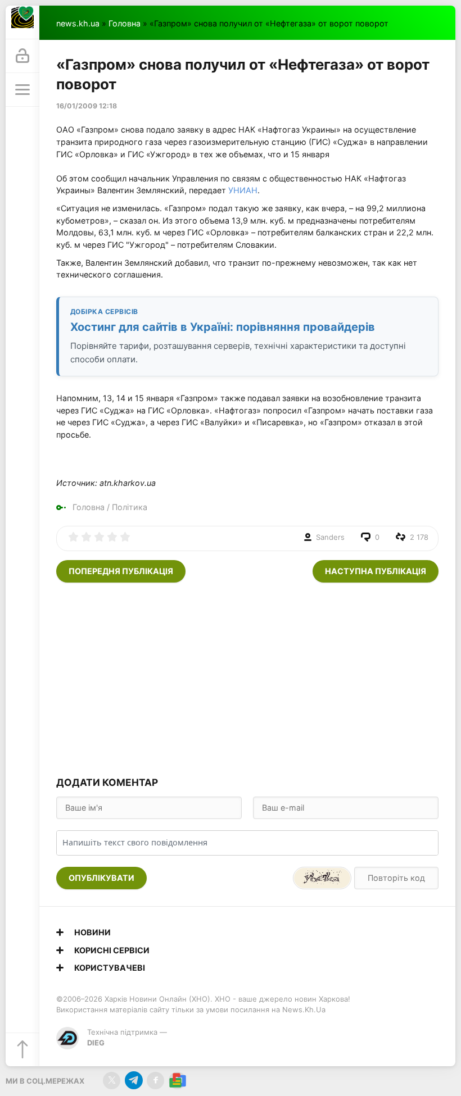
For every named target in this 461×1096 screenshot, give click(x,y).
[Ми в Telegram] (133, 1080)
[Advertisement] (247, 678)
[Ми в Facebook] (155, 1080)
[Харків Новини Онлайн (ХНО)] (22, 22)
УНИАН (242, 190)
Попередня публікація (121, 571)
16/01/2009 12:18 (86, 106)
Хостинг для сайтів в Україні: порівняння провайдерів (222, 327)
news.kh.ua (78, 23)
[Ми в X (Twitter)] (111, 1080)
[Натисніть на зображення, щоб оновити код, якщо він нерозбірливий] (322, 878)
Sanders (330, 537)
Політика (129, 507)
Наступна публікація (375, 571)
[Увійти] (22, 56)
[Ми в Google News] (177, 1080)
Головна (125, 23)
